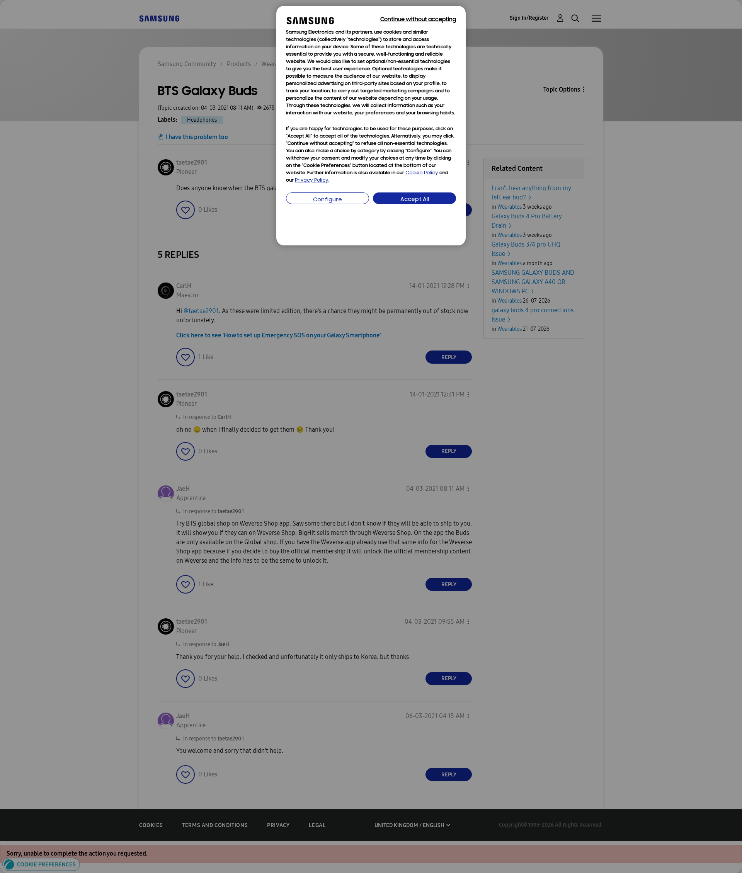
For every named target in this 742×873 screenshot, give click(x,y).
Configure (327, 200)
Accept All (414, 200)
